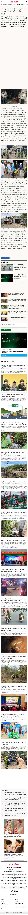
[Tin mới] (4, 1)
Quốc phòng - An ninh (19, 903)
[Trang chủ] (2, 4)
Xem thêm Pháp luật (7, 361)
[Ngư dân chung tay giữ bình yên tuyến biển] (14, 500)
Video (2, 908)
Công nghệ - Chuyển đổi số (20, 906)
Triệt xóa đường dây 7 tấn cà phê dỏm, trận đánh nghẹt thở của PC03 (15, 793)
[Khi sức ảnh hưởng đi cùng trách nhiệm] (14, 557)
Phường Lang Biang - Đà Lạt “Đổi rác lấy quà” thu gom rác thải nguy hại (13, 715)
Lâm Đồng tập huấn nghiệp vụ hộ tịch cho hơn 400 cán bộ (17, 318)
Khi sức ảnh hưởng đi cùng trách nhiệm (13, 540)
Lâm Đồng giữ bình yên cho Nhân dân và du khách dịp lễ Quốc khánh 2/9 (20, 267)
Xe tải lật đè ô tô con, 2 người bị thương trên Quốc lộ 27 (14, 513)
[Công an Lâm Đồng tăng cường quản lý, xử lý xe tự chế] (14, 760)
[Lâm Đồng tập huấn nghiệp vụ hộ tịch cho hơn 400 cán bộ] (4, 319)
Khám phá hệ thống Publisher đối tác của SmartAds (20, 276)
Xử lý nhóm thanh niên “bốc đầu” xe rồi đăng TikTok (15, 814)
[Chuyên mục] (2, 1)
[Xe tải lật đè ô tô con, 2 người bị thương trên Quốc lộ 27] (14, 528)
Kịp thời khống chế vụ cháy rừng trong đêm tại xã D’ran (16, 293)
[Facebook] (17, 897)
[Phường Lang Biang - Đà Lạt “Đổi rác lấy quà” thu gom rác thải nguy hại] (14, 730)
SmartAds (5, 282)
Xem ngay (23, 282)
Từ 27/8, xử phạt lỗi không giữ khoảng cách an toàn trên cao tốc (13, 395)
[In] (11, 258)
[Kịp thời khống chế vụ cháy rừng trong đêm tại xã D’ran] (4, 295)
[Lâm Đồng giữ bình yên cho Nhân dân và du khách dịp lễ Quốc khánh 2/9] (7, 267)
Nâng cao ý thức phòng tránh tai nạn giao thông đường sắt (13, 453)
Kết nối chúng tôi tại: (14, 894)
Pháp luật (3, 903)
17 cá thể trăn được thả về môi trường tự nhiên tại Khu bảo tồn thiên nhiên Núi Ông (16, 307)
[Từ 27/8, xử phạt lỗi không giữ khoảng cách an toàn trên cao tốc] (14, 410)
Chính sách (3, 906)
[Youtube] (14, 897)
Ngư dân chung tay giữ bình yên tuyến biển (14, 482)
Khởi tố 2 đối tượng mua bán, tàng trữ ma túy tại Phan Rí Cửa (17, 312)
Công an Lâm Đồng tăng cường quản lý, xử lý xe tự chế (13, 743)
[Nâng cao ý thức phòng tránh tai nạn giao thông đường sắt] (14, 469)
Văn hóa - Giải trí (4, 905)
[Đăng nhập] (26, 1)
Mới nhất (5, 4)
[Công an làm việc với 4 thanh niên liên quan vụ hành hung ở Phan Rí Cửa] (14, 587)
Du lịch (16, 905)
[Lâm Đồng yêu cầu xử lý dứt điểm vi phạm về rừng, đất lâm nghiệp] (4, 301)
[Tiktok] (11, 897)
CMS (12, 912)
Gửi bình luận (6, 329)
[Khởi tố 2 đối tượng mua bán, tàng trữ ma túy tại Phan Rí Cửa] (4, 313)
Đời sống (23, 4)
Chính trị (10, 4)
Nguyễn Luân (3, 13)
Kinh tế (18, 4)
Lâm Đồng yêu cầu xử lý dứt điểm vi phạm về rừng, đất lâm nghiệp (17, 300)
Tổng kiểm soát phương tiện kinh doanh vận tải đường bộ (15, 798)
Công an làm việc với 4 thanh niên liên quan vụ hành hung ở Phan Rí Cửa (12, 570)
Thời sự (14, 4)
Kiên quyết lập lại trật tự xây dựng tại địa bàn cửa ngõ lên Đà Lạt (15, 804)
